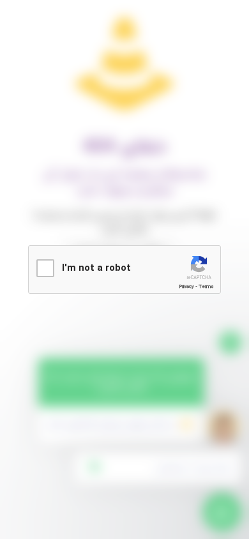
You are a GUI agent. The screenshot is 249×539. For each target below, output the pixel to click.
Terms (206, 287)
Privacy (186, 287)
